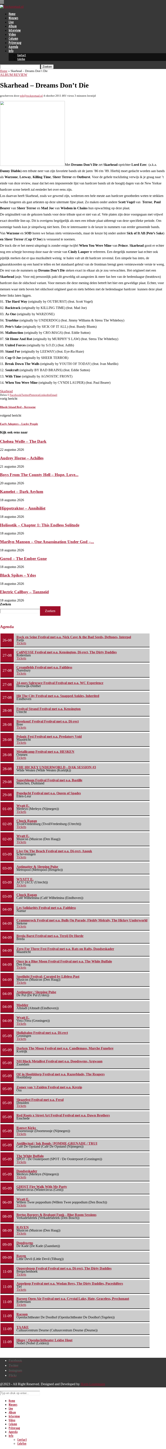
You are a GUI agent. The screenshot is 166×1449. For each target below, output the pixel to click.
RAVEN (22, 1227)
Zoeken (5, 604)
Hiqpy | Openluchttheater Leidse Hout (44, 1340)
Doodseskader (26, 1171)
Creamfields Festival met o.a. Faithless (44, 667)
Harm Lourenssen (93, 1384)
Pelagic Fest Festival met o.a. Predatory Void (49, 736)
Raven (21, 1256)
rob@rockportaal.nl (31, 95)
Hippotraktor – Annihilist (22, 508)
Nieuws (13, 18)
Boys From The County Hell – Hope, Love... (39, 474)
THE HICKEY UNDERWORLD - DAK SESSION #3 (56, 767)
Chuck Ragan (26, 821)
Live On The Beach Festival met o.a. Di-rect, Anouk (54, 851)
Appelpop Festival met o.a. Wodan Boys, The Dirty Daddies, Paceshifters (69, 1283)
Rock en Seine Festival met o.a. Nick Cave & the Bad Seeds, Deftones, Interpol (73, 637)
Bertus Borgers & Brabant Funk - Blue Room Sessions (56, 1215)
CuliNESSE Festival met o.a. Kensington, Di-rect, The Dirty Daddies (66, 652)
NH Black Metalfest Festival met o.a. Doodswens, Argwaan (59, 1061)
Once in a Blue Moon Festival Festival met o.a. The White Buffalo (64, 961)
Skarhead (6, 391)
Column (13, 39)
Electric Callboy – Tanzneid (24, 592)
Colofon (21, 59)
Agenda (13, 47)
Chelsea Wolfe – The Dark (23, 441)
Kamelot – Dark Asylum (21, 491)
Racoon (22, 1314)
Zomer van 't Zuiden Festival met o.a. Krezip (49, 1087)
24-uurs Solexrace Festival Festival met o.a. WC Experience (59, 683)
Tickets (21, 643)
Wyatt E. (22, 806)
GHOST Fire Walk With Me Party (41, 1186)
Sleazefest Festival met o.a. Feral (40, 1100)
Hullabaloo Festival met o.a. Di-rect (42, 1033)
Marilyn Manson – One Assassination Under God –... (47, 541)
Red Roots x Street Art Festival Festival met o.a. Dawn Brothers (63, 1115)
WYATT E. (25, 879)
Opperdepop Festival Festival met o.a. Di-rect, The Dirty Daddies (64, 1268)
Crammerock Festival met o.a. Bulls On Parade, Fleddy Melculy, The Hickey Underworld (81, 920)
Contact (21, 55)
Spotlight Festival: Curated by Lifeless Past (47, 976)
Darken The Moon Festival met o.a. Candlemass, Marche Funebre (64, 1048)
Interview (15, 30)
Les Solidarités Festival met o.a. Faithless (46, 908)
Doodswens (24, 1243)
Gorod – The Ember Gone (23, 558)
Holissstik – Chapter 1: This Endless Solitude (39, 525)
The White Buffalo (30, 1156)
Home (12, 14)
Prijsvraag (15, 43)
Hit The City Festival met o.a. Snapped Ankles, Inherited (57, 696)
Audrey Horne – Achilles (21, 458)
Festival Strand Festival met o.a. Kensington (48, 709)
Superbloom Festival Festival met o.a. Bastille (49, 780)
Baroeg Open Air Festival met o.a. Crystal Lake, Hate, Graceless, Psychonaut (72, 1298)
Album (13, 26)
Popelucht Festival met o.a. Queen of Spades (48, 793)
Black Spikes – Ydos (18, 575)
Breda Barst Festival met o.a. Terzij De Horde (49, 936)
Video (12, 35)
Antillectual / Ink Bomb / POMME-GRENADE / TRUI (56, 1143)
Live (11, 22)
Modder (22, 1005)
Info (11, 51)
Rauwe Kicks (26, 1128)
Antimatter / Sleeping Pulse (36, 992)
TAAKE (22, 1327)
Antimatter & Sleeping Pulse (37, 866)
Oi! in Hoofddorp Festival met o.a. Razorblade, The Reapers (60, 1074)
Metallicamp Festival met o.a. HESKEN (45, 751)
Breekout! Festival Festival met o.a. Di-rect (47, 721)
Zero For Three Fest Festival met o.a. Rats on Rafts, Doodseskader (65, 949)
